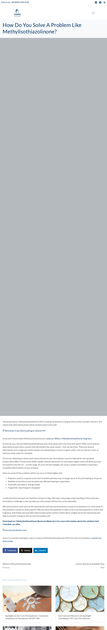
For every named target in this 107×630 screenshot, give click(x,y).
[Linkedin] (96, 2)
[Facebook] (100, 2)
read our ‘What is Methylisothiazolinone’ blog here (68, 438)
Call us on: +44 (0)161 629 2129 (15, 2)
